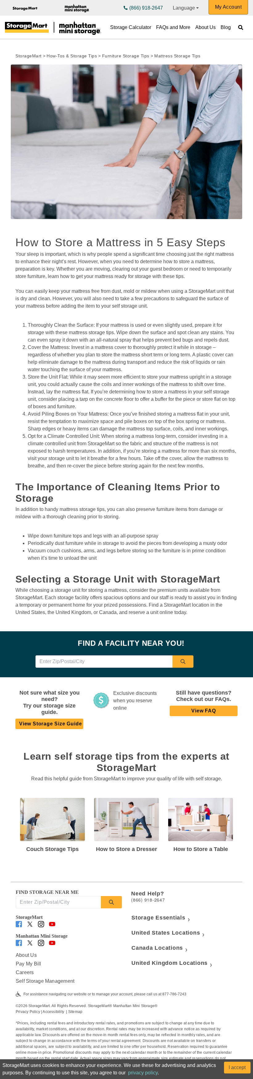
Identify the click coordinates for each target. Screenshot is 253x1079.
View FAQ (203, 710)
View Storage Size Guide (50, 723)
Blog (226, 27)
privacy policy (143, 1072)
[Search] (182, 661)
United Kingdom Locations (169, 963)
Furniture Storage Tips (125, 55)
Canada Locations (157, 948)
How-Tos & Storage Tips (72, 55)
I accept (237, 1067)
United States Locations (165, 933)
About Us (205, 27)
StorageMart (28, 55)
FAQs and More (173, 27)
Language (184, 7)
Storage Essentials (158, 918)
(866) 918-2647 (146, 7)
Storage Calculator (130, 27)
